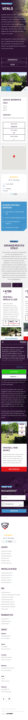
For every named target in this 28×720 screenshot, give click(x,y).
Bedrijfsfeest (4, 619)
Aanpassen (13, 376)
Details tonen (19, 367)
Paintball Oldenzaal (6, 556)
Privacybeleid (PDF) (20, 711)
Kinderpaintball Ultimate (7, 604)
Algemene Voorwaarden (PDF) (8, 711)
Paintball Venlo (5, 558)
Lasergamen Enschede (7, 597)
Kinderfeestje (5, 624)
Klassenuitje (4, 609)
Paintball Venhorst (6, 553)
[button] (3, 88)
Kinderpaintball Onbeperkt (8, 606)
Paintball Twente (5, 578)
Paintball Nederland (6, 573)
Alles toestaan (14, 371)
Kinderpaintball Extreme (7, 602)
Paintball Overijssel (6, 575)
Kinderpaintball (5, 592)
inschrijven (14, 511)
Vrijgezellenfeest (5, 621)
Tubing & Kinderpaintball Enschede (10, 595)
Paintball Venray (5, 561)
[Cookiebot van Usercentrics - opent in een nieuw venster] (20, 342)
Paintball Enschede (6, 551)
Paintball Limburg (6, 580)
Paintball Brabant (6, 582)
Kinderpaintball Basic (7, 599)
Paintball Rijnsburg (6, 563)
